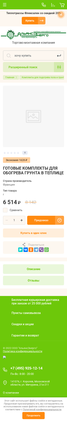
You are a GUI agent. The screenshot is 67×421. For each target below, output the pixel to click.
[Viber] (41, 249)
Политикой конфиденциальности (42, 409)
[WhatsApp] (46, 249)
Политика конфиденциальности (22, 351)
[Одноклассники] (31, 249)
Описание (33, 269)
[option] (33, 116)
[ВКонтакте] (25, 249)
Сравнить (16, 210)
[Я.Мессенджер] (20, 249)
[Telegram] (36, 249)
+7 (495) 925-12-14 (26, 368)
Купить (29, 20)
